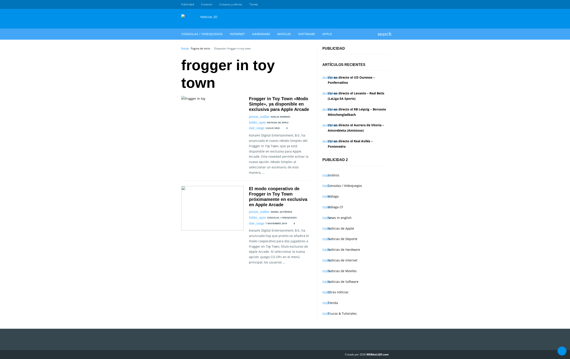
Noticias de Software (343, 281)
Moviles (284, 34)
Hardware (261, 34)
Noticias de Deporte (342, 239)
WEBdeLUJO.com (377, 354)
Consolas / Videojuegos (202, 34)
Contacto (206, 4)
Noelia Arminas (280, 116)
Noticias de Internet (342, 260)
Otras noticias (338, 292)
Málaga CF (335, 207)
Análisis (333, 175)
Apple (327, 34)
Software (306, 34)
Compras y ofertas (230, 4)
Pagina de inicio (200, 48)
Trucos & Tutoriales (342, 313)
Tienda (253, 4)
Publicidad (187, 4)
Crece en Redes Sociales (386, 4)
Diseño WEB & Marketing (381, 4)
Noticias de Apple (278, 122)
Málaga (333, 196)
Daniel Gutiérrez (281, 211)
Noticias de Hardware (344, 249)
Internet (237, 34)
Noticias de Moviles (342, 271)
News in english (340, 218)
